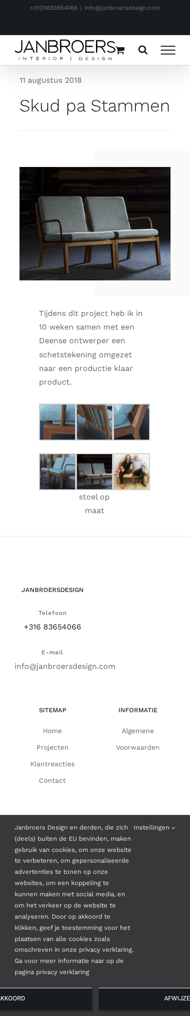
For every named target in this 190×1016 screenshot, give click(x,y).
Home (52, 731)
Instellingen (152, 827)
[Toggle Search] (143, 50)
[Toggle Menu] (168, 50)
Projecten (53, 747)
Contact (52, 780)
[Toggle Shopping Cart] (120, 50)
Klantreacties (52, 764)
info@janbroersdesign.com (122, 7)
